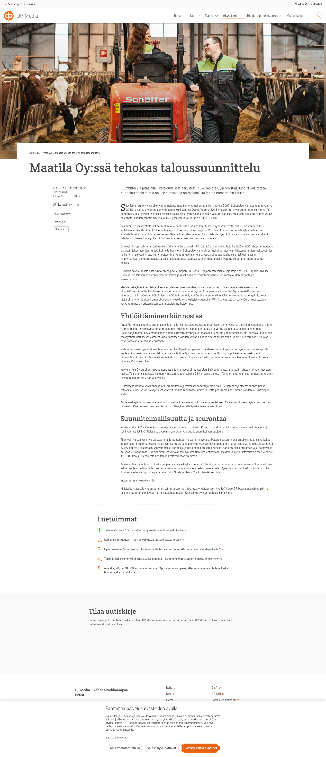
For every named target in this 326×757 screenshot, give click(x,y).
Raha (177, 16)
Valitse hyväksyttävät (161, 748)
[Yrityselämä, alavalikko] (242, 15)
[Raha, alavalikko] (185, 15)
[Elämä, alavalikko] (217, 15)
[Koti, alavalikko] (200, 15)
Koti (192, 16)
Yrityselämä (230, 16)
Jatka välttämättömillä (124, 748)
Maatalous (60, 229)
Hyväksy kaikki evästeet (200, 748)
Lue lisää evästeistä (116, 737)
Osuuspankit (295, 16)
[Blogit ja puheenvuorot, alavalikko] (282, 15)
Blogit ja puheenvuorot (262, 16)
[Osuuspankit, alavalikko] (308, 15)
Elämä (209, 16)
